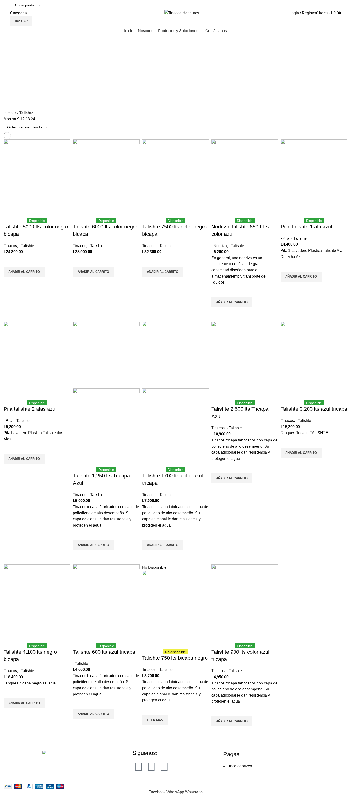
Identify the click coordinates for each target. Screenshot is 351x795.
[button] (24, 272)
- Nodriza (219, 246)
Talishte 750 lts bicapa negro (175, 658)
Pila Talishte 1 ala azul (306, 227)
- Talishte (26, 246)
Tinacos (10, 246)
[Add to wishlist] (10, 261)
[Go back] (10, 52)
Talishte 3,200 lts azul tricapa (314, 409)
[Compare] (10, 212)
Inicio (9, 113)
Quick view (10, 283)
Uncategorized (239, 766)
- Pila (285, 238)
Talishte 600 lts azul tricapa (104, 652)
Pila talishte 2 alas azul (30, 409)
